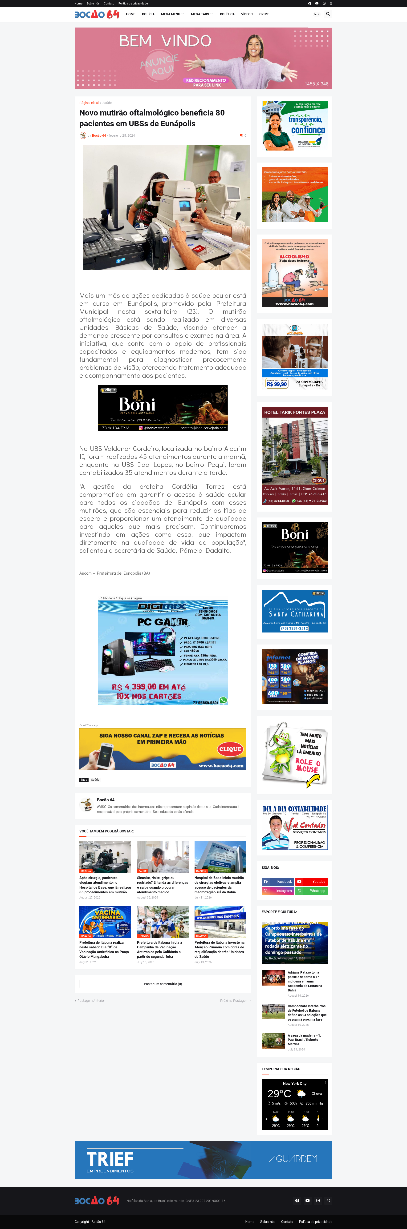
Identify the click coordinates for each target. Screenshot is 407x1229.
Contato (109, 3)
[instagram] (324, 3)
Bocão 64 (105, 799)
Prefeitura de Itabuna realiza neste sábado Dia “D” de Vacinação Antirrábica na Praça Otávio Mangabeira (104, 949)
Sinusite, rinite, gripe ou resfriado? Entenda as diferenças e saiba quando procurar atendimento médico (162, 885)
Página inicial (89, 103)
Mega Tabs (200, 14)
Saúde (107, 103)
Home (78, 3)
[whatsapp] (331, 3)
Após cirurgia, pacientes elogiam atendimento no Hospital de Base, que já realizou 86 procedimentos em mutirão (105, 885)
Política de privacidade (133, 3)
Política (227, 14)
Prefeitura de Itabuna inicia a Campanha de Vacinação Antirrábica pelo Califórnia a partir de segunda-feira (159, 949)
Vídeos (247, 14)
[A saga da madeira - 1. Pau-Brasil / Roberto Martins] (273, 1041)
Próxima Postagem (234, 1000)
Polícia (148, 14)
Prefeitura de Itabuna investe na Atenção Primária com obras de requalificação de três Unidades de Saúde (219, 949)
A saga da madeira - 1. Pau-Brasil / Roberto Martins (304, 1040)
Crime (264, 14)
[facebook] (309, 3)
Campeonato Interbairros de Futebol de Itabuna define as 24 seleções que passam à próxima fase (307, 1012)
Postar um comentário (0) (163, 984)
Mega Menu (170, 14)
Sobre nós (93, 3)
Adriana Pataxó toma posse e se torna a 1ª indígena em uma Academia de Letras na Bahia (305, 981)
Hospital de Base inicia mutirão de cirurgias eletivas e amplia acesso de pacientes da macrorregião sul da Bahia (219, 885)
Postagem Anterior (91, 1000)
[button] (317, 14)
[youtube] (317, 3)
